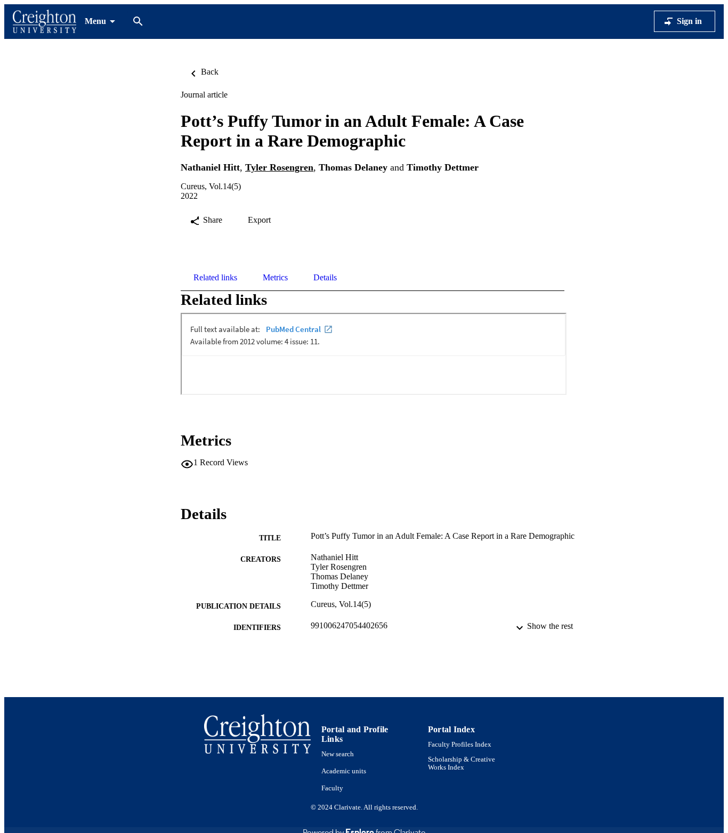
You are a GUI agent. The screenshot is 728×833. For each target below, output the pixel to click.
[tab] (215, 277)
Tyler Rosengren (279, 167)
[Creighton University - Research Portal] (44, 22)
